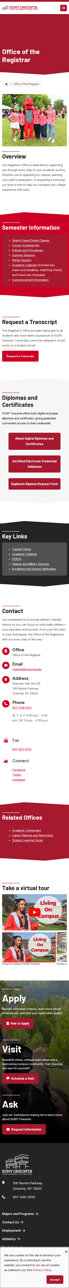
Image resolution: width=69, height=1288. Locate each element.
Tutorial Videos (21, 549)
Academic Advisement (26, 830)
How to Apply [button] (19, 1023)
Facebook (18, 770)
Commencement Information (30, 280)
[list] (34, 949)
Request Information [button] (26, 1129)
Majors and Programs (18, 1214)
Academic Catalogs (24, 554)
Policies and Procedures (27, 250)
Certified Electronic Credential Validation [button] (34, 464)
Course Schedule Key (26, 245)
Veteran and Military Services (30, 564)
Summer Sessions (23, 255)
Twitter (16, 775)
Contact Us (11, 1222)
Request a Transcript (20, 356)
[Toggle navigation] (63, 8)
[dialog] (34, 1267)
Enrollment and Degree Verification (34, 569)
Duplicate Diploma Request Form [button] (34, 484)
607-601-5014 (21, 749)
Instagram (18, 779)
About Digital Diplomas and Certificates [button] (34, 441)
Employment (12, 1230)
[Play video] (34, 912)
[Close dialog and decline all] (66, 1249)
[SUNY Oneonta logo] (20, 8)
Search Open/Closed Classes (30, 240)
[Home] (6, 83)
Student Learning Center (27, 840)
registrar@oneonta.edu (27, 669)
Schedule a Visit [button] (22, 1078)
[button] (28, 948)
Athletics (9, 1239)
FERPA (16, 559)
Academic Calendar (24, 265)
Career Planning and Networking (32, 835)
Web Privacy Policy (39, 1270)
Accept (55, 1279)
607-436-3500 (24, 1197)
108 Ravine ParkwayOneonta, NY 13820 (27, 1186)
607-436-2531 (22, 707)
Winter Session (21, 260)
